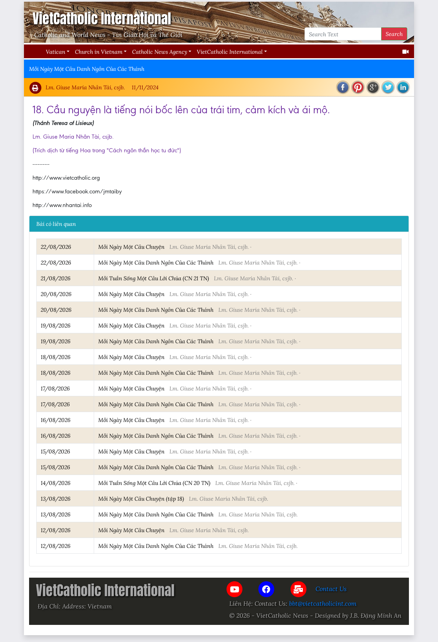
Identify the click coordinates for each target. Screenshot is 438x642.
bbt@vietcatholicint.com (323, 603)
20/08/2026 (56, 293)
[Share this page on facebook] (343, 87)
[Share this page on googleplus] (373, 87)
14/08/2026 (55, 482)
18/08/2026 (55, 356)
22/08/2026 (56, 246)
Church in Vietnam (99, 51)
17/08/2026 (55, 388)
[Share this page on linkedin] (403, 87)
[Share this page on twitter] (388, 87)
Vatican (55, 51)
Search (394, 33)
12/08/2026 (55, 530)
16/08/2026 (55, 419)
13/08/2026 (55, 498)
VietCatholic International (230, 51)
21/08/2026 (55, 278)
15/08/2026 (55, 451)
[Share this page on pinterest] (358, 87)
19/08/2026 (55, 325)
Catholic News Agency (159, 51)
